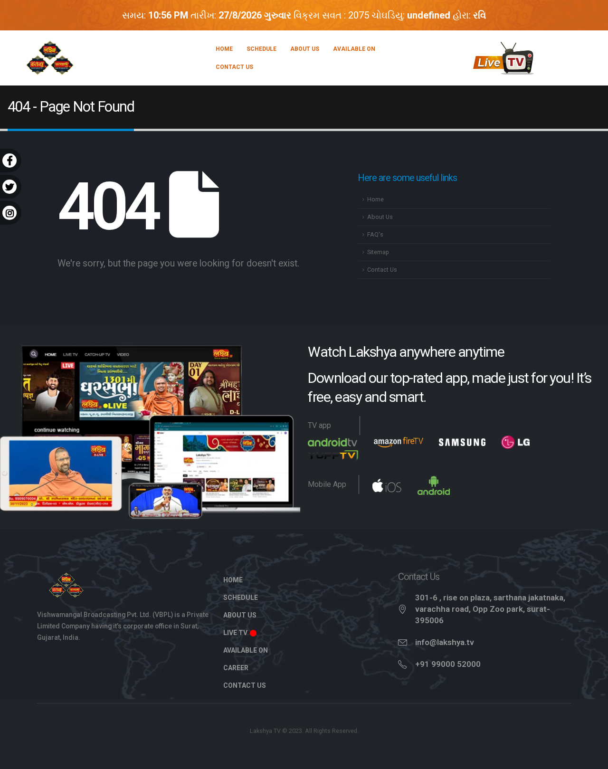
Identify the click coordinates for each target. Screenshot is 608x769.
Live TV (236, 632)
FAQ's (375, 234)
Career (235, 668)
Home (224, 49)
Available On (354, 49)
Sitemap (378, 252)
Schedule (261, 49)
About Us (304, 49)
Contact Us (234, 67)
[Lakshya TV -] (50, 58)
